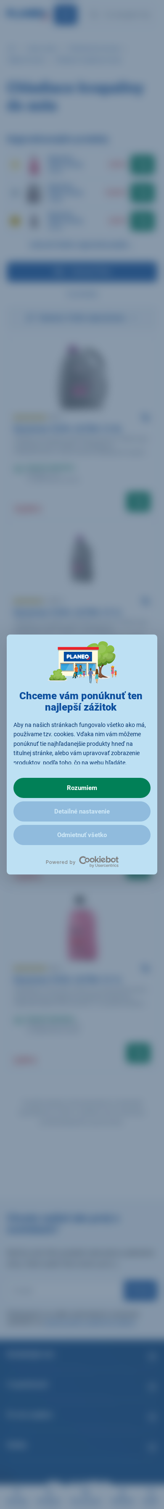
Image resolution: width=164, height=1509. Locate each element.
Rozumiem (82, 788)
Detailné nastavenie (82, 811)
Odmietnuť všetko (82, 835)
